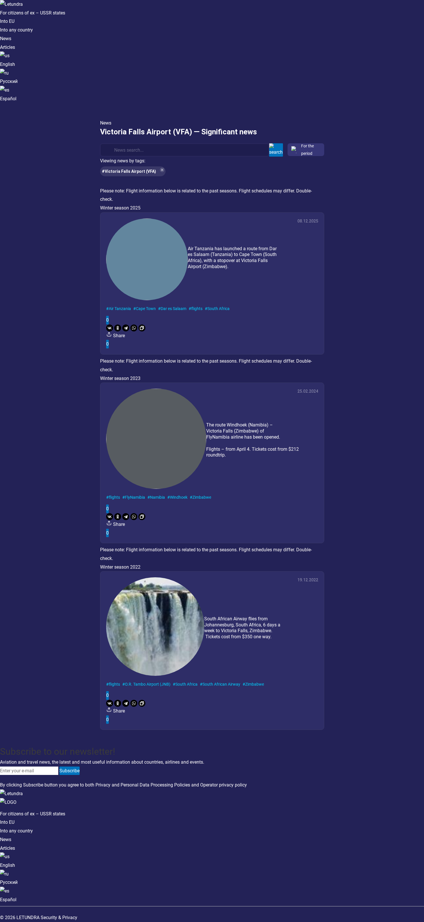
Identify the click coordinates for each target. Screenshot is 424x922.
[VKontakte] (109, 327)
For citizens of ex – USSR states (32, 13)
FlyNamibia (135, 497)
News (5, 38)
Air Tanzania (120, 308)
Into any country (16, 30)
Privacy (102, 785)
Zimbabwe (201, 497)
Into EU (7, 21)
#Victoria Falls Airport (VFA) (129, 171)
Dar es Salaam (173, 308)
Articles (7, 47)
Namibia (157, 497)
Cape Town (146, 308)
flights (196, 308)
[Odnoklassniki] (117, 327)
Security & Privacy (59, 917)
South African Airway (221, 684)
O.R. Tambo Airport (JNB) (147, 684)
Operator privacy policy (223, 785)
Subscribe (69, 770)
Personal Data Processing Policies (155, 785)
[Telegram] (125, 327)
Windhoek (178, 497)
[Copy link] (141, 327)
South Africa (218, 308)
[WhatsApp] (133, 327)
